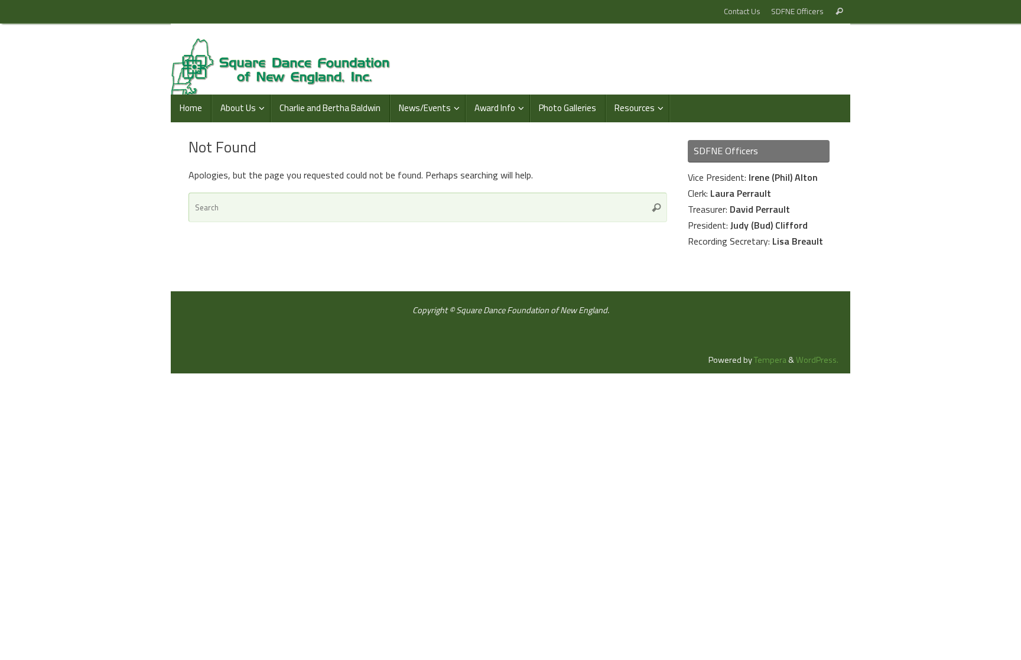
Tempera (770, 359)
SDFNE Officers (797, 11)
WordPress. (817, 359)
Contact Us (742, 11)
